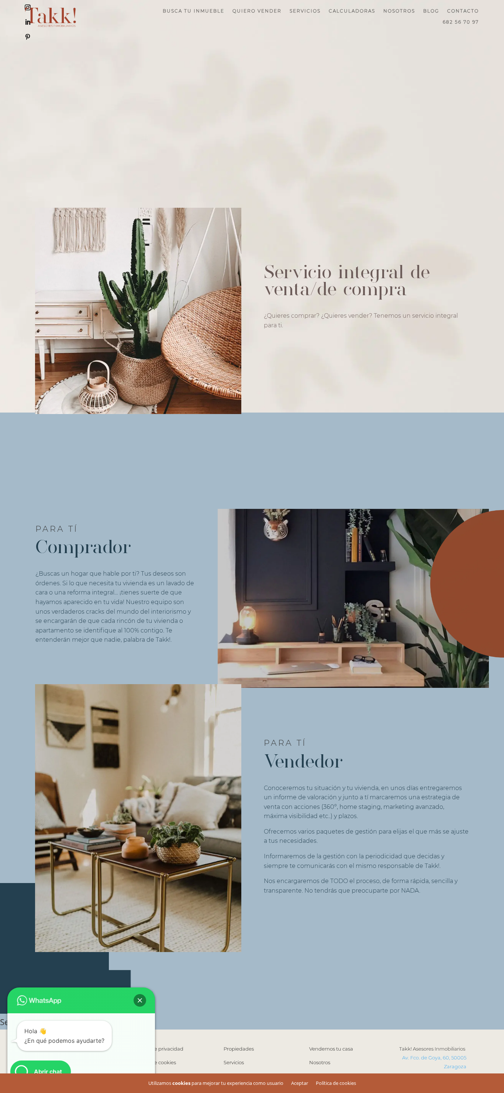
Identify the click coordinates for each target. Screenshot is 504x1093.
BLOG (431, 11)
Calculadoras (352, 11)
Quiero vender (257, 11)
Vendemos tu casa (331, 1049)
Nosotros (399, 11)
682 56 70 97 (461, 22)
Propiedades (239, 1049)
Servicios (305, 11)
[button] (140, 1000)
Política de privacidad (158, 1049)
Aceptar (299, 1083)
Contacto (463, 11)
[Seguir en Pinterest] (28, 37)
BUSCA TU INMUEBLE (193, 11)
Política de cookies (336, 1083)
